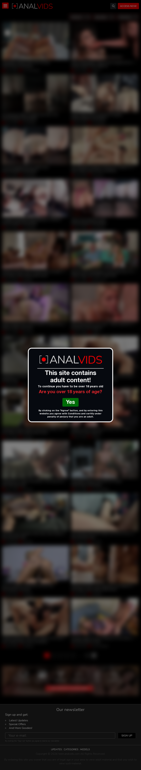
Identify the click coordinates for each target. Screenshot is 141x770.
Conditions (74, 414)
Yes (70, 402)
